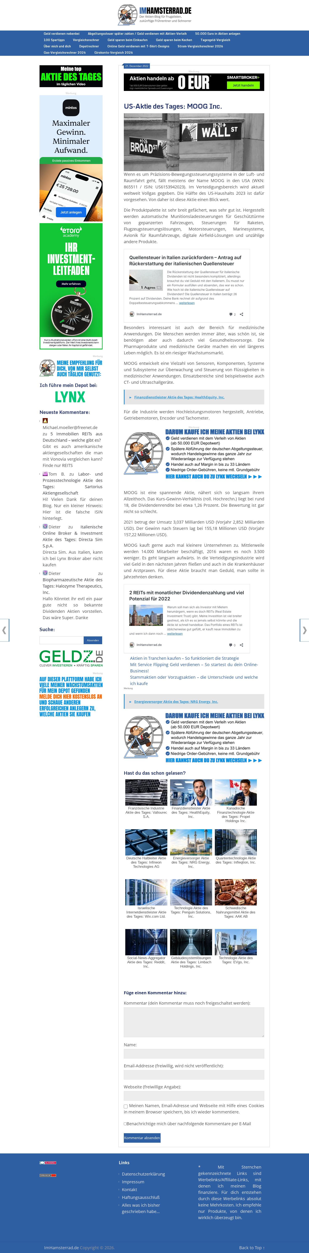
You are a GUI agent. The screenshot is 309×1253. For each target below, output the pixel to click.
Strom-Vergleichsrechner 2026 (200, 46)
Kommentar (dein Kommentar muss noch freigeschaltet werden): (187, 1003)
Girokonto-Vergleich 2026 (113, 52)
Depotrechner (89, 46)
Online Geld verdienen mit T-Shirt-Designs (138, 46)
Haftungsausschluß (141, 1197)
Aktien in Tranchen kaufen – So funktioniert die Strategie (184, 658)
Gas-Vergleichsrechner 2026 (65, 52)
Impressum (133, 1182)
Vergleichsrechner (86, 39)
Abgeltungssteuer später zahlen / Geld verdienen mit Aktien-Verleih (137, 33)
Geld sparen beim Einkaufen (128, 39)
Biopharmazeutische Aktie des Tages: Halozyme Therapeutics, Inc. (73, 586)
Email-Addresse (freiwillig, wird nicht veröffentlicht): (174, 1066)
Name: (130, 1045)
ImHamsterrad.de (61, 1247)
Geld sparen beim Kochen (174, 39)
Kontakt (129, 1189)
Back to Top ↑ (252, 1247)
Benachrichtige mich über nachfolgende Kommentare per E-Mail (189, 1123)
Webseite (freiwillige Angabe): (152, 1087)
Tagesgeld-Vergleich (215, 39)
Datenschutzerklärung (143, 1174)
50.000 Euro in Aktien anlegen (217, 33)
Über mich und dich (57, 46)
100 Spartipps (54, 39)
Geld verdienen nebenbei (61, 33)
